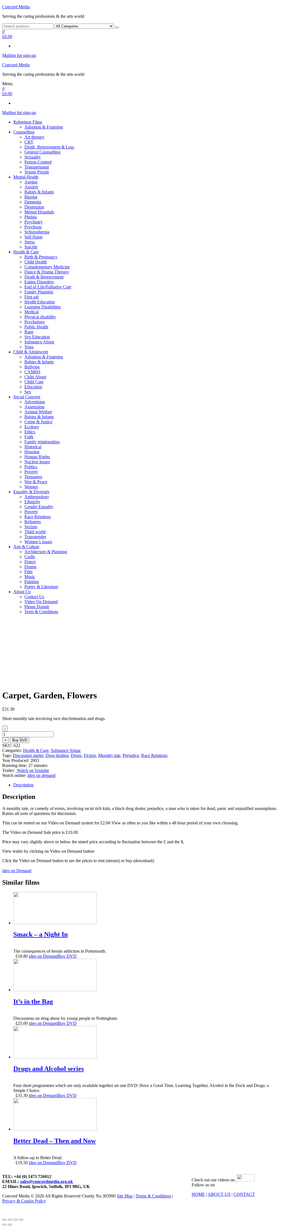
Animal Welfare (38, 411)
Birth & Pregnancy (40, 257)
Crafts (29, 556)
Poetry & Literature (41, 586)
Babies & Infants (39, 192)
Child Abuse (35, 376)
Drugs (76, 755)
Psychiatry (33, 222)
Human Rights (37, 456)
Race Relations (37, 516)
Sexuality (32, 157)
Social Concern (26, 396)
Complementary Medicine (47, 267)
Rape (29, 331)
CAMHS (32, 371)
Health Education (39, 302)
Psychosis (33, 227)
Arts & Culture (26, 546)
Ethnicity (32, 501)
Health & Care (26, 252)
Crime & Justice (38, 421)
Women (31, 486)
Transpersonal (36, 167)
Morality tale (109, 755)
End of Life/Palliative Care (47, 287)
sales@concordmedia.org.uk (46, 1181)
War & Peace (35, 481)
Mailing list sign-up (19, 55)
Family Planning (38, 292)
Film (28, 571)
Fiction (90, 755)
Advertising (34, 401)
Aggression (34, 406)
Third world (34, 531)
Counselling (23, 132)
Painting (31, 581)
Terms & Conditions (153, 1196)
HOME (198, 1194)
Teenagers (33, 476)
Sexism (30, 526)
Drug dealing (57, 755)
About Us (22, 591)
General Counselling (42, 152)
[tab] (147, 784)
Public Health (36, 326)
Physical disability (40, 316)
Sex (27, 391)
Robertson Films (27, 122)
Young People (36, 172)
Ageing (30, 182)
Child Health (35, 262)
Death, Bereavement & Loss (49, 147)
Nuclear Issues (37, 461)
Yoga (29, 346)
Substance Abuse (39, 341)
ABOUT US (219, 1194)
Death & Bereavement (44, 277)
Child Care (34, 381)
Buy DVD (19, 740)
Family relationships (42, 441)
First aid (31, 297)
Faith (28, 436)
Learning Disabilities (42, 307)
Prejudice (131, 755)
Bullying (32, 366)
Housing (31, 451)
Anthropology (36, 496)
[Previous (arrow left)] (4, 1225)
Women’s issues (38, 541)
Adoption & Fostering (43, 127)
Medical (31, 311)
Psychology (34, 321)
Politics (30, 466)
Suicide (30, 247)
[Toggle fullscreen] (15, 1220)
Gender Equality (38, 506)
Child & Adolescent (30, 351)
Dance (30, 561)
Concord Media (16, 6)
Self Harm (33, 237)
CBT (28, 142)
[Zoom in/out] (21, 1220)
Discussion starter (28, 755)
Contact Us (34, 596)
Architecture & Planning (45, 551)
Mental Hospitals (39, 212)
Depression (34, 207)
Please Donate (36, 606)
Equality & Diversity (31, 491)
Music (29, 576)
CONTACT (244, 1194)
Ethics (29, 431)
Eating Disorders (39, 282)
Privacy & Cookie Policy (24, 1201)
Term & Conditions (41, 611)
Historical (32, 446)
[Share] (10, 1220)
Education (33, 386)
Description (23, 784)
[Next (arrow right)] (10, 1225)
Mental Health (25, 177)
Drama (30, 566)
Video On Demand (41, 601)
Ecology (31, 426)
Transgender (35, 536)
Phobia (30, 217)
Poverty (31, 471)
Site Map (125, 1196)
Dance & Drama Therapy (46, 272)
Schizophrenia (36, 232)
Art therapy (34, 137)
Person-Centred (38, 162)
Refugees (32, 521)
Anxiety (31, 187)
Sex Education (37, 336)
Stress (29, 242)
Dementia (32, 202)
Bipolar (30, 197)
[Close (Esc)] (4, 1220)
